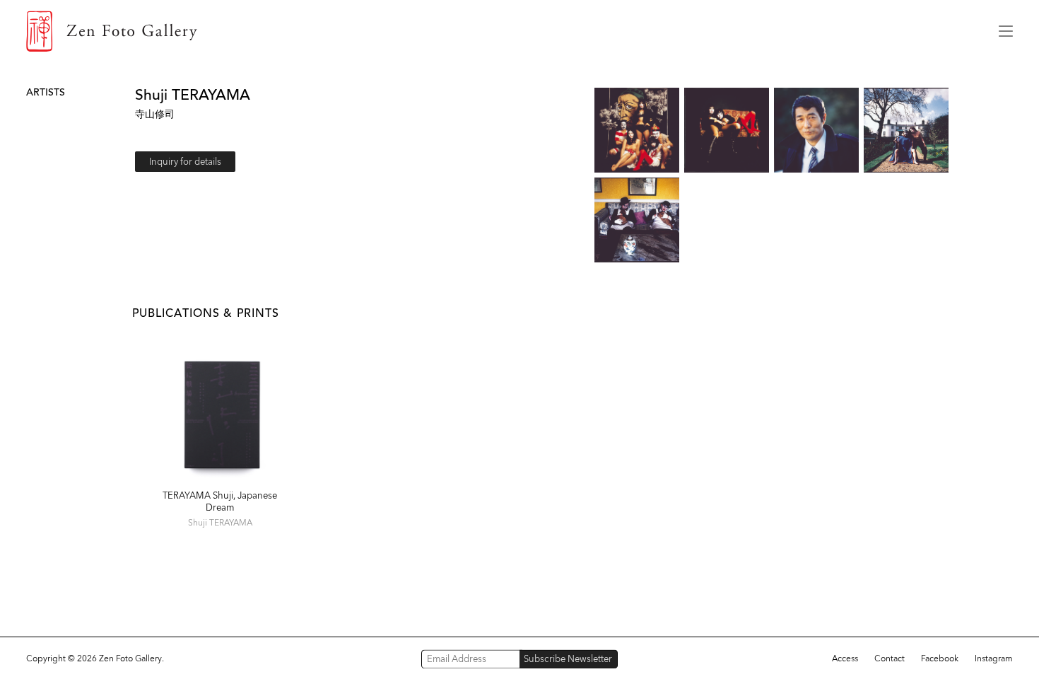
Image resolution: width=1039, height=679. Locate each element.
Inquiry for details (185, 161)
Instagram (994, 658)
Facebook (939, 658)
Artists (45, 92)
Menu (1005, 31)
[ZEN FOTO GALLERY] (502, 31)
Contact (889, 658)
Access (845, 658)
